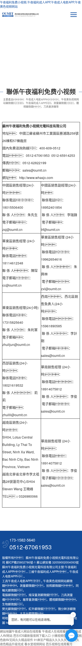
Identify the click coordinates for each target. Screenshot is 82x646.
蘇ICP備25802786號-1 (21, 562)
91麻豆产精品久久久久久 (50, 640)
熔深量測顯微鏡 (39, 595)
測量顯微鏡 (27, 585)
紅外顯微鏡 (36, 609)
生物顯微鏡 (9, 604)
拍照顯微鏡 (53, 585)
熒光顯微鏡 (9, 609)
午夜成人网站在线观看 (26, 631)
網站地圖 (6, 631)
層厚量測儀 (30, 599)
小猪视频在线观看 (63, 635)
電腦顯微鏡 (9, 595)
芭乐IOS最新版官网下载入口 (32, 635)
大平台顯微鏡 (28, 613)
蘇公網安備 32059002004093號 (57, 562)
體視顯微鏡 (56, 599)
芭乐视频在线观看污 (59, 644)
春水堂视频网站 (34, 644)
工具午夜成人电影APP (16, 581)
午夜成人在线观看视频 (56, 631)
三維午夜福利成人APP (43, 571)
